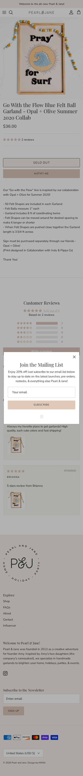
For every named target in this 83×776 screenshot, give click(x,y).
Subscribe (41, 405)
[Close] (74, 357)
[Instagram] (41, 416)
